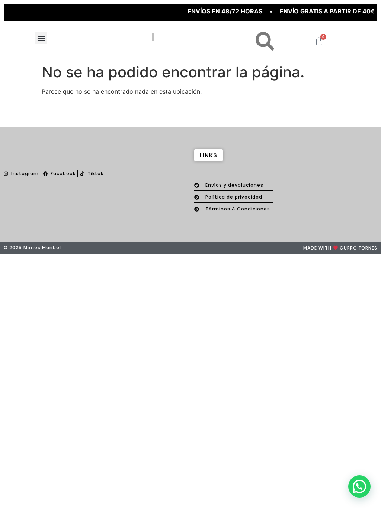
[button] (41, 38)
